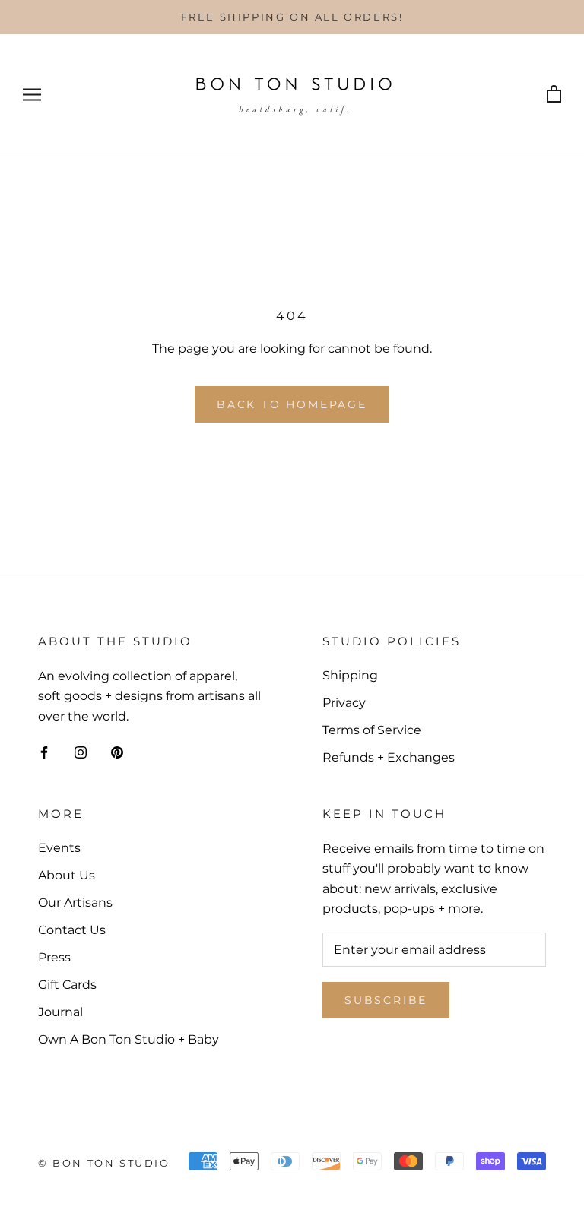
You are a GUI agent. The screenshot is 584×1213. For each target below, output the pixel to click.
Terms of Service (371, 730)
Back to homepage (292, 404)
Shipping (350, 675)
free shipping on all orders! (292, 17)
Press (54, 957)
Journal (60, 1012)
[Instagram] (81, 752)
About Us (66, 875)
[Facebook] (44, 752)
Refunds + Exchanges (388, 757)
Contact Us (72, 930)
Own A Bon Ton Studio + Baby (128, 1039)
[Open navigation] (32, 94)
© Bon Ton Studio (104, 1163)
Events (59, 848)
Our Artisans (75, 902)
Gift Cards (67, 984)
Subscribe (385, 1000)
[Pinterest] (117, 752)
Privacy (344, 702)
